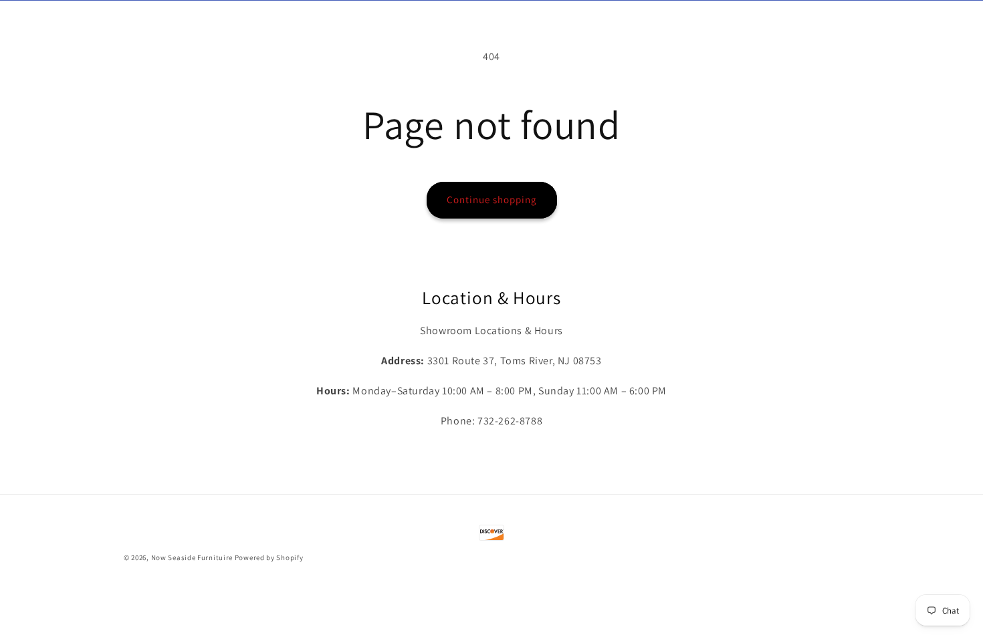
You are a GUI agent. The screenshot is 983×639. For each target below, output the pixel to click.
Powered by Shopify (269, 557)
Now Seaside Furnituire (192, 557)
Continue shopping (492, 199)
